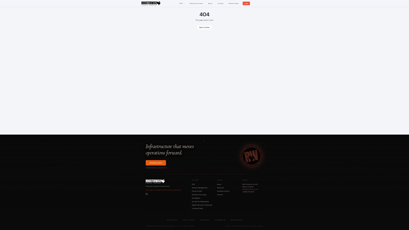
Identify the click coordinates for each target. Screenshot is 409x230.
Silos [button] (181, 3)
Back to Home (204, 27)
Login (246, 3)
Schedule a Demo (156, 163)
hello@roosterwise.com (159, 168)
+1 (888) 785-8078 (248, 192)
